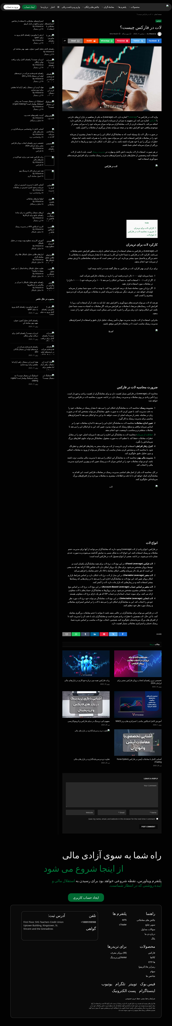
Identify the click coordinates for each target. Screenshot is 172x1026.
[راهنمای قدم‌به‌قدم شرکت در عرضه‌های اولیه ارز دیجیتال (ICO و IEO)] (47, 350)
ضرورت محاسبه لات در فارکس (142, 231)
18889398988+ (88, 921)
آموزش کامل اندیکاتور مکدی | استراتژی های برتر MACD (139, 721)
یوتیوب (106, 983)
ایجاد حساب (29, 7)
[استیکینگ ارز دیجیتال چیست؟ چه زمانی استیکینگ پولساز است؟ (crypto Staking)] (47, 379)
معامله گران (109, 7)
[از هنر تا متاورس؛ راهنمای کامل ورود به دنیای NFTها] (47, 310)
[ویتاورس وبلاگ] (156, 7)
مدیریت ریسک (98, 151)
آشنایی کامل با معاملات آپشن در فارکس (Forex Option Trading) (139, 760)
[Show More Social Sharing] (64, 40)
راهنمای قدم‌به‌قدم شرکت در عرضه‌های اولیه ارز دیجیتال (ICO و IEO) (26, 349)
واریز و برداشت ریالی (71, 7)
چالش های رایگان (91, 7)
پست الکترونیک (124, 990)
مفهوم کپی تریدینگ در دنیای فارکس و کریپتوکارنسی (89, 721)
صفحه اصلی (158, 14)
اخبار (53, 7)
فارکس (152, 120)
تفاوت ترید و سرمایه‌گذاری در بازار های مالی (92, 759)
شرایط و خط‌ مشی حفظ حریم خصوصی (140, 998)
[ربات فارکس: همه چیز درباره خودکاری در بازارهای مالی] (86, 663)
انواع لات (151, 234)
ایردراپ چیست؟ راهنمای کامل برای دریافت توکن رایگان (25, 334)
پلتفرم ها (122, 7)
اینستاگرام (147, 990)
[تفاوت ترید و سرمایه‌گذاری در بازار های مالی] (86, 742)
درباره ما (44, 7)
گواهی (91, 928)
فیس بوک (147, 983)
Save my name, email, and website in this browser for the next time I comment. (121, 819)
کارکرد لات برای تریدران (145, 228)
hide (147, 223)
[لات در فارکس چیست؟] (112, 78)
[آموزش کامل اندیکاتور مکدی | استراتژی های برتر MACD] (138, 704)
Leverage (132, 116)
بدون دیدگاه (125, 34)
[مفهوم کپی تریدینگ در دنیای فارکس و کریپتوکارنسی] (86, 704)
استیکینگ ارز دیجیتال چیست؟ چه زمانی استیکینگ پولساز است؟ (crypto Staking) (24, 378)
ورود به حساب (12, 7)
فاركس (159, 21)
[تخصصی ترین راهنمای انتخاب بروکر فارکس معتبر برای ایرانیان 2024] (138, 663)
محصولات (135, 7)
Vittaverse (152, 34)
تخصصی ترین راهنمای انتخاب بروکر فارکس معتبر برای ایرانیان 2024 (139, 682)
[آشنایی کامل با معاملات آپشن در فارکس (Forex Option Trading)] (138, 742)
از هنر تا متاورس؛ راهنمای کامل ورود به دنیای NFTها (25, 308)
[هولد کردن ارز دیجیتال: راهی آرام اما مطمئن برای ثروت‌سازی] (47, 365)
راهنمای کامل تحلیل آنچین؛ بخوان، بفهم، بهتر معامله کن (25, 321)
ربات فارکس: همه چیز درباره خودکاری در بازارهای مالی (87, 680)
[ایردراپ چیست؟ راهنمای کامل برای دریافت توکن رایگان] (47, 336)
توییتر (132, 983)
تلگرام (120, 983)
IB (58, 7)
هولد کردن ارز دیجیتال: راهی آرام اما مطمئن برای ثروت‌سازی (25, 363)
